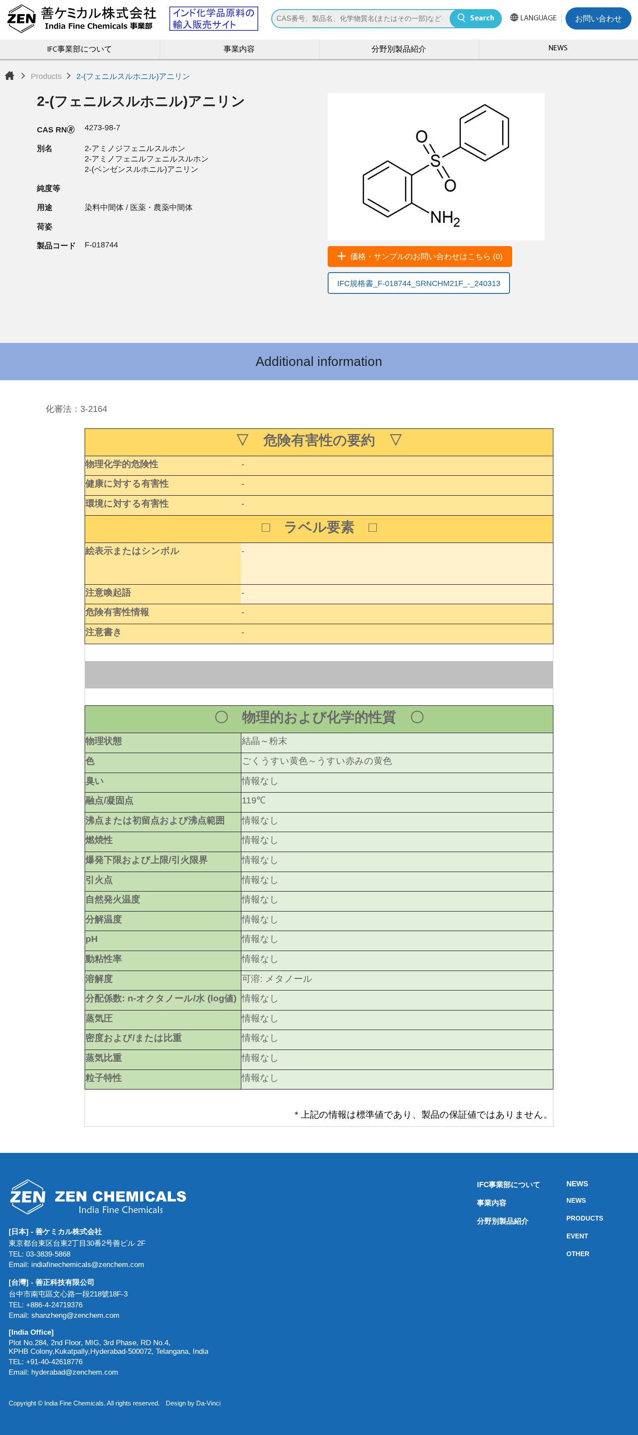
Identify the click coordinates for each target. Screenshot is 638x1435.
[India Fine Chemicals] (132, 18)
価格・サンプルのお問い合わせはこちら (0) (426, 256)
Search (482, 19)
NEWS (569, 1184)
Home (9, 75)
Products (46, 76)
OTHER (569, 1253)
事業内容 (239, 50)
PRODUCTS (569, 1218)
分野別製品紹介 (399, 50)
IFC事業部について (79, 50)
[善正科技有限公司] (108, 1197)
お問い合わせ (598, 19)
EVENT (569, 1236)
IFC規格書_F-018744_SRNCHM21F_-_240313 (418, 283)
